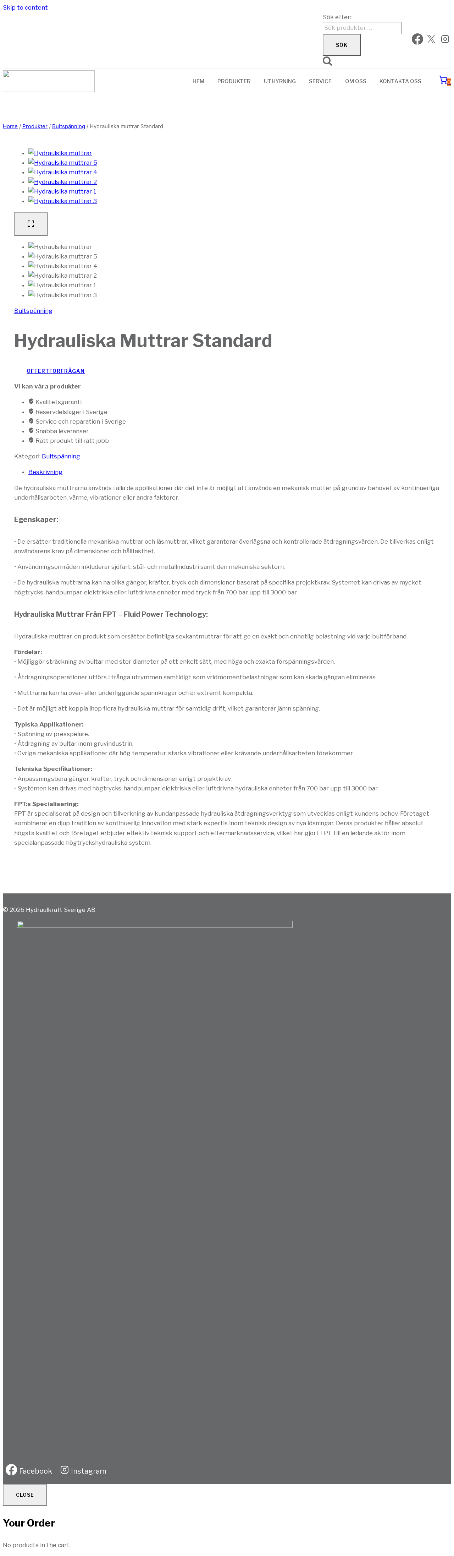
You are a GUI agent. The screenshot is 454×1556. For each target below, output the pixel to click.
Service (320, 81)
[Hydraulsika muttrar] (60, 153)
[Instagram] (445, 40)
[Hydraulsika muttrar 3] (62, 201)
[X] (431, 40)
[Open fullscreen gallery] (31, 224)
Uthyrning (280, 81)
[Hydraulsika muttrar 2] (62, 181)
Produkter (233, 81)
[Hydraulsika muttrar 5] (62, 162)
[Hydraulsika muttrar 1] (62, 191)
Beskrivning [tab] (45, 471)
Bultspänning (33, 310)
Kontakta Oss (400, 81)
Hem (198, 81)
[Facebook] (417, 40)
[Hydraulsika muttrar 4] (63, 172)
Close (25, 1495)
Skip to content (25, 7)
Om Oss (355, 81)
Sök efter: (337, 17)
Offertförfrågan (56, 371)
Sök (342, 45)
